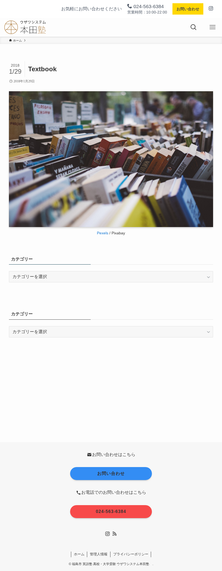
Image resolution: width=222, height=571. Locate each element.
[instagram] (107, 533)
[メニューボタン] (212, 27)
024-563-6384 (148, 6)
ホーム (79, 554)
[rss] (114, 533)
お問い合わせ (188, 9)
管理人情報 (98, 554)
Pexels (102, 233)
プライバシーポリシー (130, 554)
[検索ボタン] (193, 27)
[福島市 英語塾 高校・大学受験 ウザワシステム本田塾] (24, 27)
